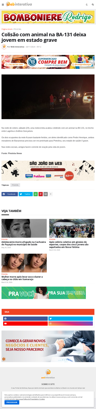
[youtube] (25, 323)
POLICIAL (17, 29)
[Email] (46, 194)
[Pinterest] (40, 194)
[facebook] (25, 319)
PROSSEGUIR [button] (11, 402)
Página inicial (7, 29)
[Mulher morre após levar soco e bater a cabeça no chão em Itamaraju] (24, 263)
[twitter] (70, 319)
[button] (3, 5)
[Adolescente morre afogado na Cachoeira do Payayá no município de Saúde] (24, 228)
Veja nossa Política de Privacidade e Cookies (30, 399)
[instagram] (70, 323)
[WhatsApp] (36, 194)
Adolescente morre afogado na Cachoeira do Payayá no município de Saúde (24, 243)
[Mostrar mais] (50, 194)
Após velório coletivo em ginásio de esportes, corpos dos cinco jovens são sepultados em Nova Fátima (68, 244)
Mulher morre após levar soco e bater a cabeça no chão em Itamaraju (22, 278)
